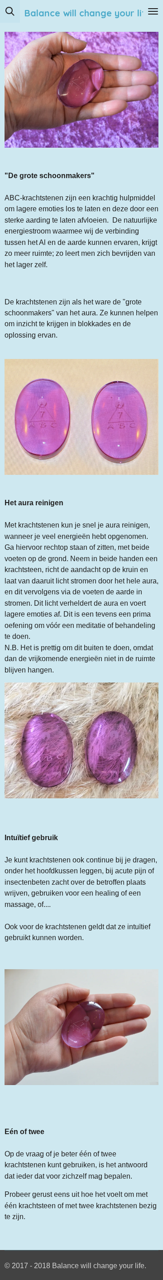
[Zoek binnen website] (10, 11)
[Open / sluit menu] (153, 11)
